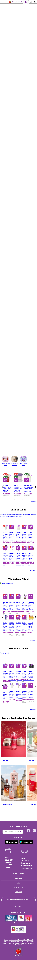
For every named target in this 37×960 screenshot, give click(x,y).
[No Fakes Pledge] (28, 920)
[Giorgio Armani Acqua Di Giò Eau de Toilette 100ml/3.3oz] (6, 670)
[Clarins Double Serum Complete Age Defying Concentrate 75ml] (8, 483)
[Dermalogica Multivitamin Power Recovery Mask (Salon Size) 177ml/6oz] (24, 531)
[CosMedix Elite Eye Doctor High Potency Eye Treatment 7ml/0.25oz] (12, 531)
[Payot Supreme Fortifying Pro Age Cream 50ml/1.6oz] (18, 483)
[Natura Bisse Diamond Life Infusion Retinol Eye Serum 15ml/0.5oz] (31, 600)
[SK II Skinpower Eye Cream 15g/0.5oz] (31, 552)
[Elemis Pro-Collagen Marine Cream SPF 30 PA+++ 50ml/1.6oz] (18, 600)
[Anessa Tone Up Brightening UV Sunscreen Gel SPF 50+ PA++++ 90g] (18, 670)
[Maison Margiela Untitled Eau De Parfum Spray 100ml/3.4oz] (29, 483)
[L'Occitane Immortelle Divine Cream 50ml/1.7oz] (31, 621)
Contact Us (18, 887)
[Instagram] (32, 949)
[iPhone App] (11, 843)
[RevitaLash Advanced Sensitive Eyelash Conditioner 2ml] (12, 670)
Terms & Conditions (25, 940)
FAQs (18, 883)
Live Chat (18, 892)
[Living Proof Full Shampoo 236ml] (31, 689)
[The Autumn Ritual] (18, 587)
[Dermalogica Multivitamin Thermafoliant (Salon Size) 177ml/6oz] (31, 531)
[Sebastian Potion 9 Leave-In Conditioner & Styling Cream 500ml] (12, 689)
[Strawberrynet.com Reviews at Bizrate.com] (11, 921)
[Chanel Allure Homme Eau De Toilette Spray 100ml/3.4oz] (18, 531)
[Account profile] (31, 2)
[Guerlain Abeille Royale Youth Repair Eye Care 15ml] (24, 689)
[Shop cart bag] (35, 2)
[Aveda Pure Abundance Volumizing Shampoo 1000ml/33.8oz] (18, 689)
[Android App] (26, 843)
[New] (4, 665)
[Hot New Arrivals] (18, 657)
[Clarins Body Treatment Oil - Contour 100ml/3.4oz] (18, 621)
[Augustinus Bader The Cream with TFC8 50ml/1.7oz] (6, 621)
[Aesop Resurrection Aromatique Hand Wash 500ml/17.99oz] (24, 600)
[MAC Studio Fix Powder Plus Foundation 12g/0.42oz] (6, 691)
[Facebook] (32, 942)
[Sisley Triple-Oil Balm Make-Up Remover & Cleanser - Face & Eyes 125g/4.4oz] (24, 552)
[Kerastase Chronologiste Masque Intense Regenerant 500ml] (31, 670)
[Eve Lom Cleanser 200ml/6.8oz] (24, 621)
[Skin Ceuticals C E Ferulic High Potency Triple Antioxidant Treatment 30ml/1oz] (12, 600)
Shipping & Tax (18, 873)
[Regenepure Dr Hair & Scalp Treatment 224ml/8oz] (6, 531)
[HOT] (4, 526)
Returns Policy (18, 878)
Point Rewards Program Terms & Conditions (18, 941)
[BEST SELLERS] (18, 518)
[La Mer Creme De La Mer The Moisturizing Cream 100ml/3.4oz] (6, 600)
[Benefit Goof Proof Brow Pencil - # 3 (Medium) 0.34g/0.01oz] (12, 552)
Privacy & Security (10, 940)
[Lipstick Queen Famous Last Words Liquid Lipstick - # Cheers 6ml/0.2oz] (18, 552)
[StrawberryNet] (15, 2)
